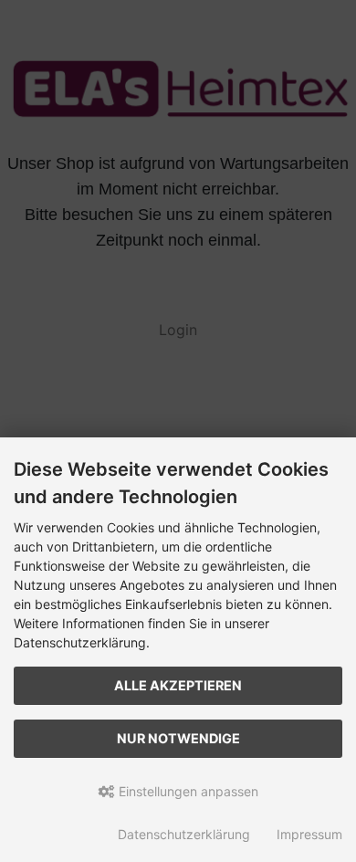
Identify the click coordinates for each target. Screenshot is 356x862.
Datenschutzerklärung (184, 834)
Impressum (309, 834)
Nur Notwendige (178, 738)
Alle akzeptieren (178, 685)
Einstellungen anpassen (186, 791)
